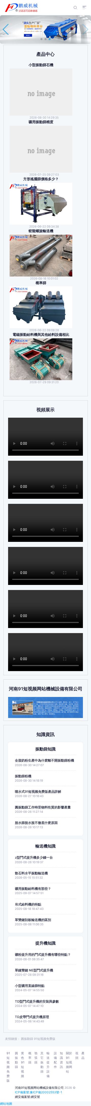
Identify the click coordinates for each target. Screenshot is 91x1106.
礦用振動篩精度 (41, 122)
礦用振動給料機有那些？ (33, 889)
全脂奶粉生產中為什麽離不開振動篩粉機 (44, 760)
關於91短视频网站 (69, 1062)
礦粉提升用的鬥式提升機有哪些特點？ (43, 954)
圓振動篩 (27, 1039)
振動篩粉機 (23, 776)
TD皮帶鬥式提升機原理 (32, 1017)
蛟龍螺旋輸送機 (41, 231)
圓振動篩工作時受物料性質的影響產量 (43, 807)
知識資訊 (61, 1060)
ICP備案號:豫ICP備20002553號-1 (38, 1092)
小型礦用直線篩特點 (29, 986)
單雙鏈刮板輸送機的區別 (33, 920)
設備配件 (55, 1060)
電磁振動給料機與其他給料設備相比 (41, 335)
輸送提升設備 (48, 1064)
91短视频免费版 (44, 1039)
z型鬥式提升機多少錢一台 (34, 857)
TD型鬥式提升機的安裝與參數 (37, 1001)
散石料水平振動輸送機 (31, 873)
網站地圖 (6, 1103)
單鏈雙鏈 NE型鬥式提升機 (34, 970)
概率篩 (41, 283)
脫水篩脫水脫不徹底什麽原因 (36, 823)
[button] (41, 39)
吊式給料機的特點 (28, 904)
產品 (82, 1055)
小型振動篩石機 (41, 65)
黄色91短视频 (23, 1064)
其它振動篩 (41, 1062)
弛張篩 (35, 1057)
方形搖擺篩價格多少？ (41, 179)
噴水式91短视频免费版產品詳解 (38, 792)
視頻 (76, 1055)
